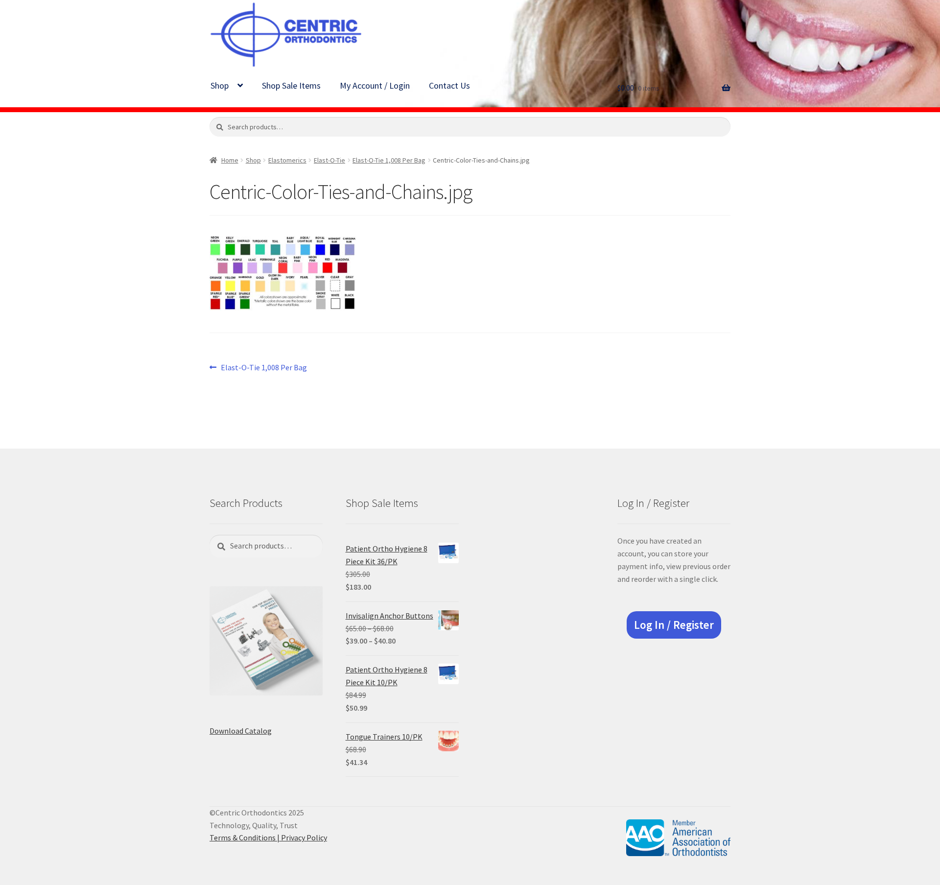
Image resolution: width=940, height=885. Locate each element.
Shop (220, 85)
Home (229, 160)
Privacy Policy (304, 837)
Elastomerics (287, 160)
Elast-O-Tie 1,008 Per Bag (388, 160)
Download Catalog (241, 731)
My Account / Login (375, 85)
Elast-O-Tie (329, 160)
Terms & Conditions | (245, 837)
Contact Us (449, 85)
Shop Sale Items (291, 85)
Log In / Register (674, 625)
